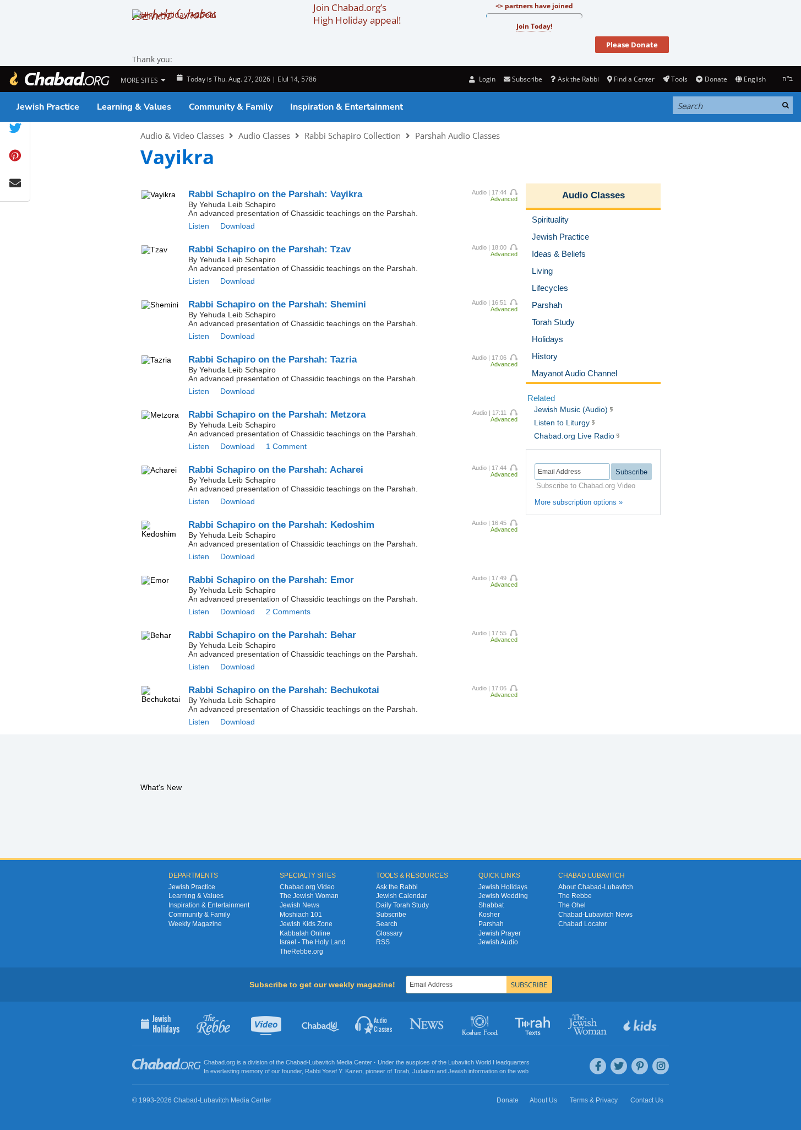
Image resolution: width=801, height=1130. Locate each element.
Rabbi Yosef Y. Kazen (333, 1071)
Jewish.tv (267, 1023)
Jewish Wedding (503, 896)
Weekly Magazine (195, 924)
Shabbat (491, 905)
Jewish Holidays (502, 887)
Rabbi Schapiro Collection (352, 135)
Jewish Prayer (499, 933)
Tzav (269, 249)
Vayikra (275, 194)
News (427, 1023)
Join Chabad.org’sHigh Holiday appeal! (357, 13)
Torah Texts (534, 1023)
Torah (401, 1071)
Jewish (457, 1071)
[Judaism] (59, 79)
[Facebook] (598, 1066)
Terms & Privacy (594, 1100)
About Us (543, 1100)
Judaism (423, 1071)
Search (386, 924)
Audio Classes (264, 135)
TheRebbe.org (301, 951)
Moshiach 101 (301, 914)
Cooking (481, 1023)
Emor (271, 580)
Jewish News (299, 905)
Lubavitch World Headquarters (489, 1062)
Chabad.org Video (307, 887)
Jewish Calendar (401, 896)
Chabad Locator (582, 924)
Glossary (389, 933)
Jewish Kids (641, 1023)
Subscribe (391, 914)
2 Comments (288, 611)
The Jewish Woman (309, 896)
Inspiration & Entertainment (346, 107)
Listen (198, 225)
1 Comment (286, 446)
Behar (272, 635)
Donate (716, 79)
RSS (383, 942)
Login (486, 79)
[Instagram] (660, 1066)
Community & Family (231, 107)
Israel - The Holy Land (313, 942)
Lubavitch (322, 1062)
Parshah (491, 924)
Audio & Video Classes (182, 135)
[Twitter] (619, 1066)
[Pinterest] (639, 1066)
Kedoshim (281, 525)
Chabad (296, 1062)
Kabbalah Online (305, 933)
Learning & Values (134, 107)
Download (237, 225)
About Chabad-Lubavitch (595, 887)
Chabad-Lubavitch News (595, 914)
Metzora (277, 414)
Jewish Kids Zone (306, 924)
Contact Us (646, 1100)
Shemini (277, 304)
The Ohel (572, 905)
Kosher (489, 914)
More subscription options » (579, 502)
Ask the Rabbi (578, 79)
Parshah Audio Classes (457, 135)
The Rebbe (575, 896)
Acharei (275, 469)
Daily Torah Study (402, 905)
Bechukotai (283, 690)
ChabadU (321, 1023)
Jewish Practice (48, 107)
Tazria (272, 359)
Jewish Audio (498, 942)
